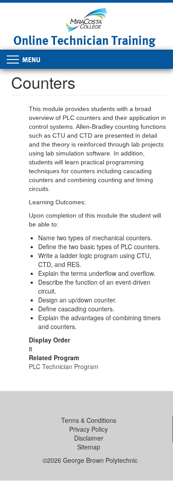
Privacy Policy (88, 429)
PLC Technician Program (63, 366)
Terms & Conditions (88, 420)
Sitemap (88, 446)
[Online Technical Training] (86, 19)
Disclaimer (88, 437)
